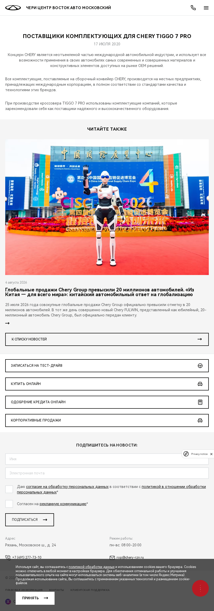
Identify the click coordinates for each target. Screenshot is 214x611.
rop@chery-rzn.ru (130, 557)
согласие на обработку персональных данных (67, 487)
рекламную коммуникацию (63, 504)
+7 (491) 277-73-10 (26, 557)
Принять (30, 598)
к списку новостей (29, 339)
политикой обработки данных (92, 567)
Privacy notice (199, 454)
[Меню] (206, 8)
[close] (211, 454)
